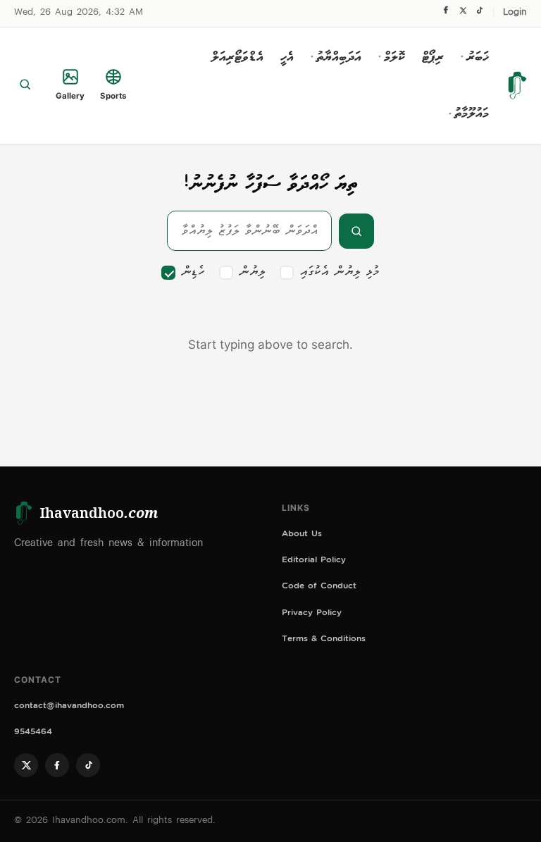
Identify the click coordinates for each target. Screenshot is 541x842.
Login (515, 13)
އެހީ (287, 57)
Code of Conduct (319, 587)
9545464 (33, 733)
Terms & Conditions (324, 640)
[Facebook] (446, 13)
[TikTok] (479, 14)
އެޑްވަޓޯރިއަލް (237, 57)
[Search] (25, 85)
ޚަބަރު (475, 57)
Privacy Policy (312, 614)
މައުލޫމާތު (469, 113)
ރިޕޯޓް (433, 57)
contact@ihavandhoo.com (69, 707)
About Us (302, 535)
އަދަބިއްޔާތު (336, 57)
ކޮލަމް (391, 57)
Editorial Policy (314, 561)
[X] (463, 14)
